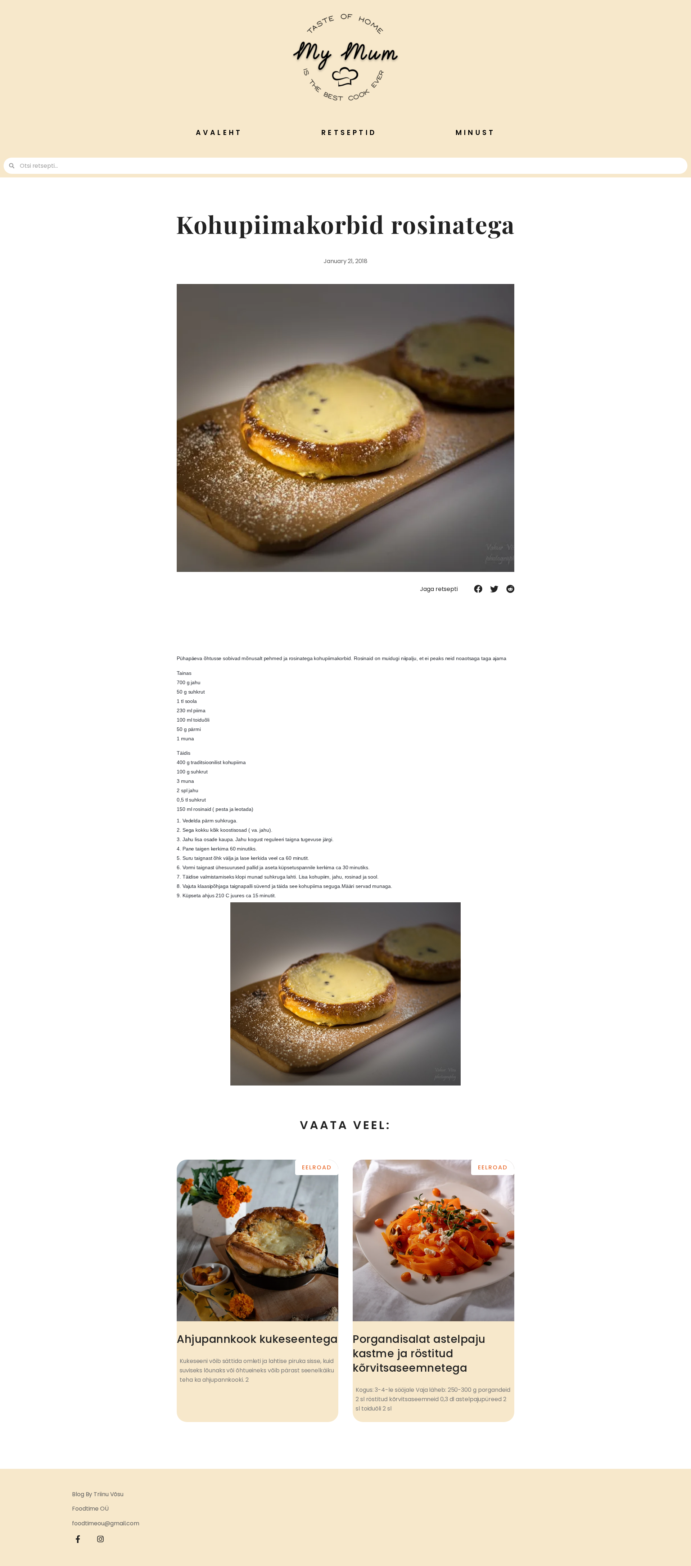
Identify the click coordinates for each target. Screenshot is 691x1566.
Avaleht (219, 132)
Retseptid (348, 132)
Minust (475, 132)
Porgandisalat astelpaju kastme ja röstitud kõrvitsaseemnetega (419, 1353)
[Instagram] (101, 1539)
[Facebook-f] (78, 1539)
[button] (478, 589)
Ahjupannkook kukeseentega (257, 1339)
